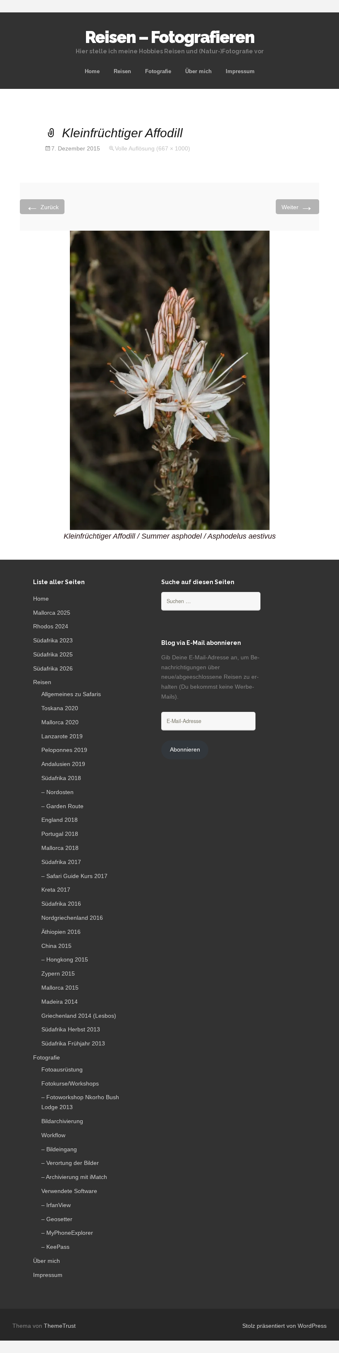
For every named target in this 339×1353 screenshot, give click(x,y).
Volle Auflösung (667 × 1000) (152, 148)
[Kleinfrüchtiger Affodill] (170, 379)
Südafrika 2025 (53, 654)
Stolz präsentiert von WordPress (284, 1325)
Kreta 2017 (55, 889)
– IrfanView (56, 1205)
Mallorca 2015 (60, 987)
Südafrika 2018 (61, 778)
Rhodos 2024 (50, 626)
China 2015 (56, 946)
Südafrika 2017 (61, 862)
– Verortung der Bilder (70, 1163)
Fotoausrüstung (62, 1069)
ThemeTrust (60, 1325)
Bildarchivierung (62, 1121)
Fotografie (158, 71)
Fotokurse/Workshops (70, 1083)
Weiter (297, 206)
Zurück (42, 206)
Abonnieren (185, 749)
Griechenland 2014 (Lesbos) (78, 1015)
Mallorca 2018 (60, 848)
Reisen (122, 71)
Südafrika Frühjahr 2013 (73, 1043)
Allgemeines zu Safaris (71, 694)
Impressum (240, 71)
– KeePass (55, 1246)
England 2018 (59, 819)
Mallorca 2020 (60, 722)
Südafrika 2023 (53, 640)
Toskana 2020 (59, 708)
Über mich (198, 71)
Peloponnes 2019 (64, 750)
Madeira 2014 (59, 1001)
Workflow (53, 1135)
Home (92, 71)
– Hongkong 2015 (64, 959)
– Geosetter (56, 1219)
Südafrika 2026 (53, 668)
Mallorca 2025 (51, 612)
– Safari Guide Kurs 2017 (74, 876)
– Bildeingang (59, 1149)
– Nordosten (57, 792)
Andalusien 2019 (63, 764)
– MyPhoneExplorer (67, 1232)
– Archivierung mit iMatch (74, 1177)
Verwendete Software (69, 1191)
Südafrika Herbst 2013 (70, 1029)
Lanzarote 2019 (62, 736)
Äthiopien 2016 (61, 931)
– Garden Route (62, 806)
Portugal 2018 (59, 833)
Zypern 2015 (58, 973)
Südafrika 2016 (61, 903)
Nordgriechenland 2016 (72, 917)
